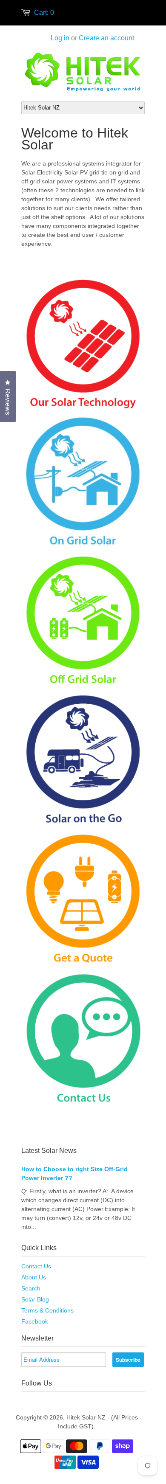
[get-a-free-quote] (83, 964)
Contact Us (36, 1266)
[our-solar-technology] (83, 408)
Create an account (106, 38)
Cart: (44, 12)
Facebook (34, 1321)
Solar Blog (35, 1299)
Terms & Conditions (47, 1310)
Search (30, 1288)
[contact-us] (83, 1104)
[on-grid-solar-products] (83, 546)
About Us (33, 1277)
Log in (60, 38)
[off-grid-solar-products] (83, 685)
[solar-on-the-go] (83, 824)
